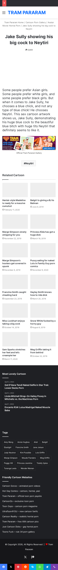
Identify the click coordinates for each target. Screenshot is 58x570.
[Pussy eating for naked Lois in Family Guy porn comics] (43, 250)
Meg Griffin (45, 458)
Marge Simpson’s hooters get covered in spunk (14, 263)
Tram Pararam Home (14, 22)
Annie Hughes (23, 442)
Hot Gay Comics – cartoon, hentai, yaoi (21, 491)
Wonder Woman (27, 468)
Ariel (36, 442)
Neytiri (29, 163)
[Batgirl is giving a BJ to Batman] (43, 190)
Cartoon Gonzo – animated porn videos (21, 486)
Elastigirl (7, 447)
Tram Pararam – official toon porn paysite (22, 496)
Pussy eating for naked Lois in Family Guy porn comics (42, 263)
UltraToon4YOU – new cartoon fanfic (20, 511)
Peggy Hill (8, 463)
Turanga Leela (10, 468)
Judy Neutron (10, 452)
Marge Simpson (10, 458)
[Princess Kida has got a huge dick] (43, 221)
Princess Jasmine (24, 463)
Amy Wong (8, 442)
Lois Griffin (40, 452)
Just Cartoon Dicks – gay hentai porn (20, 526)
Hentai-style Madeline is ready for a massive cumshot (14, 203)
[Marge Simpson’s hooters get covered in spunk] (15, 250)
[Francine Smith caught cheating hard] (15, 282)
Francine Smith (22, 447)
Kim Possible (25, 452)
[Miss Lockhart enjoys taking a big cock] (15, 310)
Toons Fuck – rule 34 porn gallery (18, 531)
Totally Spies (42, 463)
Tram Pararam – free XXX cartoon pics (20, 521)
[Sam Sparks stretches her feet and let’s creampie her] (15, 339)
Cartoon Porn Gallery (36, 22)
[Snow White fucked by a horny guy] (43, 310)
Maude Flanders (29, 458)
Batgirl (45, 442)
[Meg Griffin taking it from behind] (43, 339)
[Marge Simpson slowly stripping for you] (15, 221)
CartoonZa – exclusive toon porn (18, 501)
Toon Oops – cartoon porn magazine (19, 506)
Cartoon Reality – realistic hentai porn (20, 516)
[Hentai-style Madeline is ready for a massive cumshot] (15, 190)
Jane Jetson (38, 447)
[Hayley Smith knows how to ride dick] (43, 282)
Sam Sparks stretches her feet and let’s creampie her (13, 352)
